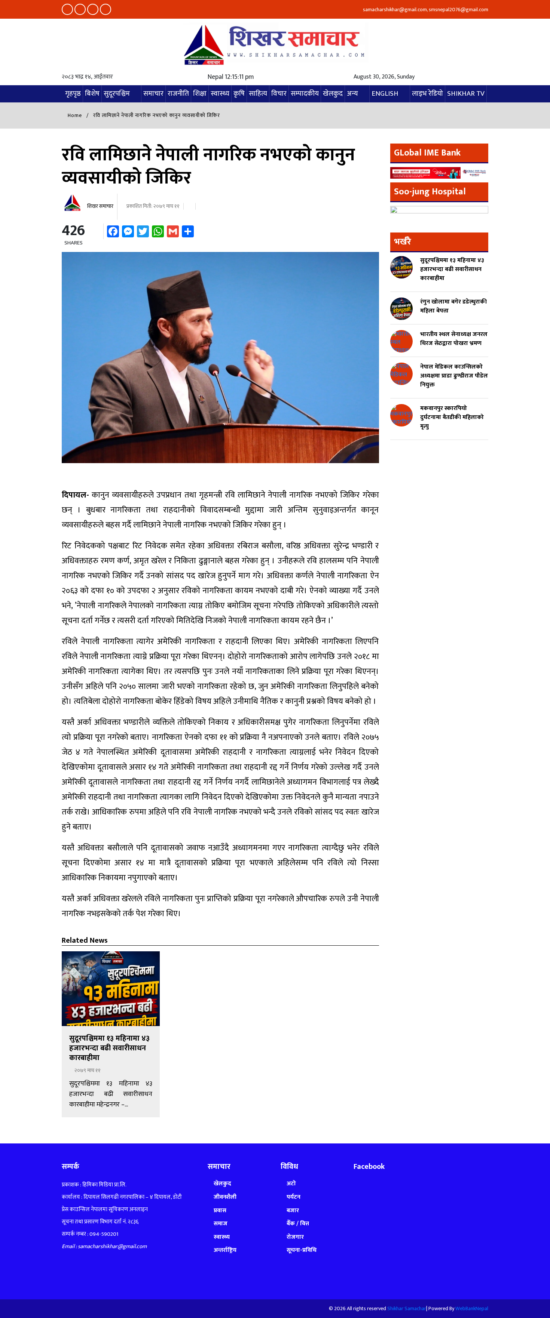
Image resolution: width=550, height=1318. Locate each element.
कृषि (239, 93)
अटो (291, 1184)
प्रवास (220, 1210)
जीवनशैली (225, 1197)
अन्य (352, 93)
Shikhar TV (466, 93)
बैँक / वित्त (298, 1224)
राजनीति (178, 93)
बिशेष (92, 93)
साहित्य (258, 93)
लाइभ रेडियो (427, 93)
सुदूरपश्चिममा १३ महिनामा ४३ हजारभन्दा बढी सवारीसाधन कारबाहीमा (109, 1048)
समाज (220, 1224)
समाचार (153, 93)
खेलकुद (333, 93)
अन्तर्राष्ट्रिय (225, 1250)
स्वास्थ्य (220, 93)
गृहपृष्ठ (73, 93)
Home (74, 115)
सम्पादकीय (305, 93)
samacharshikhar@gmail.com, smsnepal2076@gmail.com (425, 9)
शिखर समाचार (99, 206)
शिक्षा (200, 93)
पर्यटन (293, 1197)
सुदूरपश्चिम (117, 93)
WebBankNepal (471, 1308)
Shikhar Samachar (406, 1308)
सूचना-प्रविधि (302, 1250)
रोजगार (295, 1237)
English (385, 93)
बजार (293, 1210)
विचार (279, 93)
